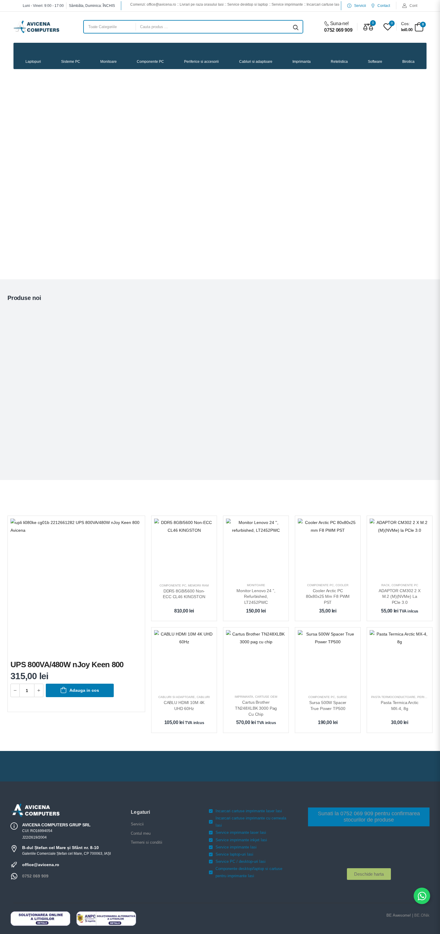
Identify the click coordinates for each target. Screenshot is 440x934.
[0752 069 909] (14, 876)
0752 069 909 (35, 876)
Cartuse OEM (266, 696)
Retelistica (339, 62)
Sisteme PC (70, 62)
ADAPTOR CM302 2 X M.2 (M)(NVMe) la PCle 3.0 (400, 596)
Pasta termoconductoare (393, 697)
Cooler (342, 585)
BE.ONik (422, 915)
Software (375, 62)
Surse (342, 697)
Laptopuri (33, 62)
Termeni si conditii (146, 842)
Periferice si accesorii (201, 62)
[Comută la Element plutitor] (422, 896)
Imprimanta (301, 62)
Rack (385, 585)
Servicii (137, 824)
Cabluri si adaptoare (255, 62)
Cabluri (203, 697)
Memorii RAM (198, 585)
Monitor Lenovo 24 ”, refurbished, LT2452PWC (256, 596)
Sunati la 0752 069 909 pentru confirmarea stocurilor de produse (369, 816)
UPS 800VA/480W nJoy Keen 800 (67, 664)
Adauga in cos (84, 690)
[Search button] (296, 27)
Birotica (408, 62)
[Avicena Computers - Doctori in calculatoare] (36, 26)
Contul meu (141, 833)
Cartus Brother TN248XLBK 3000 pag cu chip (256, 708)
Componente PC (150, 62)
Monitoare (108, 62)
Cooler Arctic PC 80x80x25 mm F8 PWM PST (328, 596)
